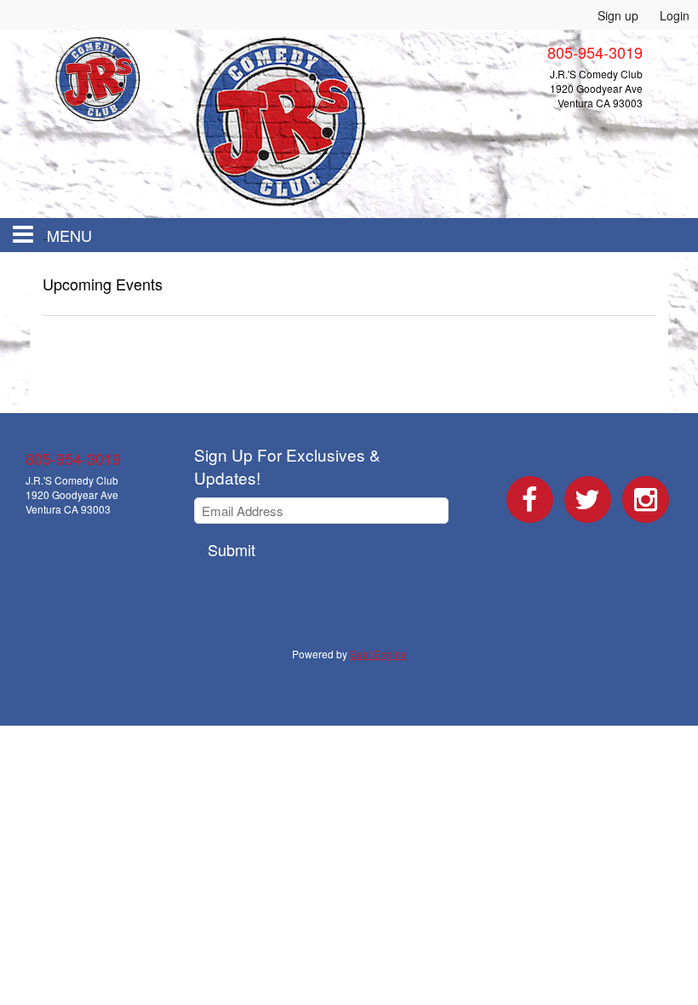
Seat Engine (378, 653)
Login (674, 15)
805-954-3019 (73, 458)
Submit (231, 549)
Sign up (618, 15)
